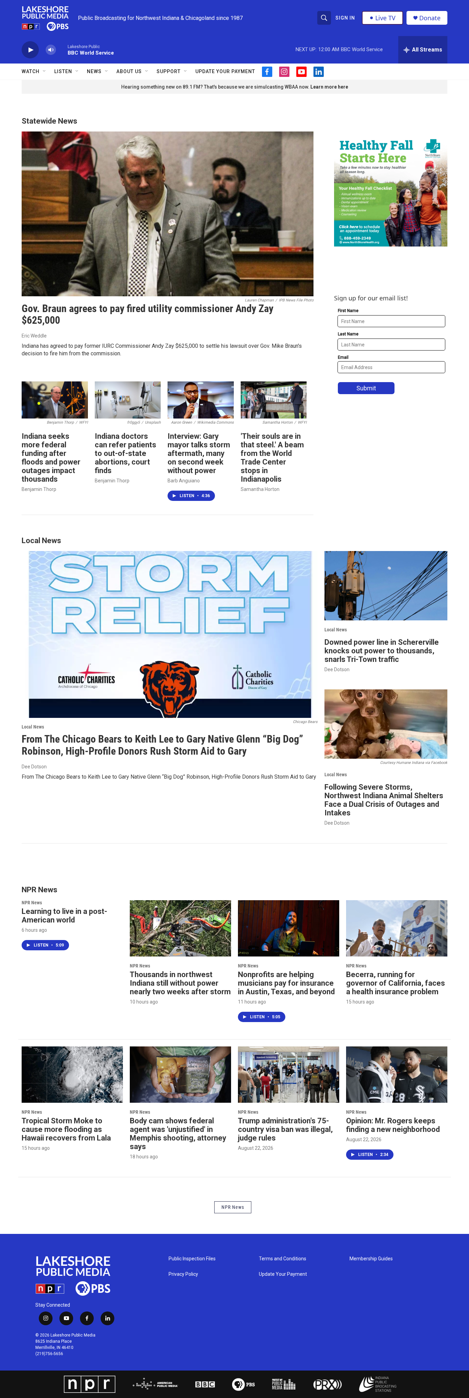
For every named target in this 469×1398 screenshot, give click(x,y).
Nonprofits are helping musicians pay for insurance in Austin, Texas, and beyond (286, 983)
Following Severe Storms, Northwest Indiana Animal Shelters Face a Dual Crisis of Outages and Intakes (383, 800)
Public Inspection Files (192, 1258)
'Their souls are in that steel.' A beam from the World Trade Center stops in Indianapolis (272, 457)
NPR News (32, 902)
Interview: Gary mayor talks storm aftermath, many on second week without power (199, 453)
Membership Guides (371, 1258)
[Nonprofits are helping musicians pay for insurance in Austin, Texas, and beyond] (288, 928)
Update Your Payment (225, 71)
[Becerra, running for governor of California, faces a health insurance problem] (396, 928)
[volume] (51, 50)
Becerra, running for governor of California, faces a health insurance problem (395, 983)
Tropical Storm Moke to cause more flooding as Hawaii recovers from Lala (66, 1129)
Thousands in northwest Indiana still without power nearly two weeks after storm (180, 983)
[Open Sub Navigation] (44, 71)
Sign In (345, 18)
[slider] (62, 49)
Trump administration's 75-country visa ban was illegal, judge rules (285, 1129)
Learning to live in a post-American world (64, 915)
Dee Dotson (34, 766)
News (94, 71)
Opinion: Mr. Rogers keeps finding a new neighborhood (393, 1125)
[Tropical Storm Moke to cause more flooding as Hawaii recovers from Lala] (72, 1074)
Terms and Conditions (282, 1258)
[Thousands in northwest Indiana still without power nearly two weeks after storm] (180, 928)
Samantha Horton (260, 489)
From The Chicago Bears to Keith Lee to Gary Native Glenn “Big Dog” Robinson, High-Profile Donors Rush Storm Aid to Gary (162, 745)
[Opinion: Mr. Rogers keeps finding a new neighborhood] (396, 1074)
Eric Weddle (34, 336)
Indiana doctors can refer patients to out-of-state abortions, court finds (125, 453)
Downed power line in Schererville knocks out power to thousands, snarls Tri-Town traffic (381, 651)
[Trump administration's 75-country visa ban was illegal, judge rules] (288, 1074)
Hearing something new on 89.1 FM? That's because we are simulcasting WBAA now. (215, 87)
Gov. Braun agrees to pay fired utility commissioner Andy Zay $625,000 (147, 314)
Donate (430, 18)
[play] (30, 50)
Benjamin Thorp (39, 489)
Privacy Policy (183, 1274)
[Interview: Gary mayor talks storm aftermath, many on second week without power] (201, 400)
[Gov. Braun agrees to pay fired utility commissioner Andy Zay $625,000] (167, 213)
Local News (33, 727)
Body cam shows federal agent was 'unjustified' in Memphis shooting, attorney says (178, 1133)
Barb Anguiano (184, 480)
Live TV (385, 18)
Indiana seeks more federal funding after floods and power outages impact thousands (51, 457)
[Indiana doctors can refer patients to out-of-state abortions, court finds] (128, 400)
